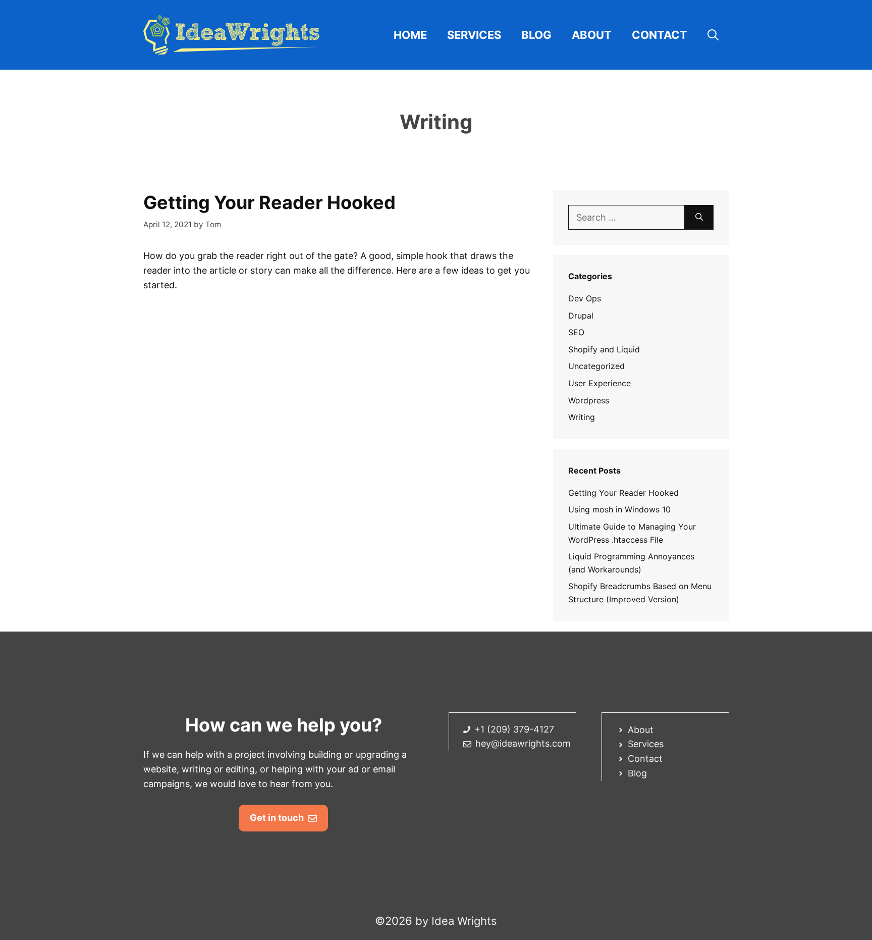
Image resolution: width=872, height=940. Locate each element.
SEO (576, 332)
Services (474, 34)
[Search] (699, 217)
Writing (581, 417)
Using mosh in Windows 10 (619, 509)
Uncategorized (596, 366)
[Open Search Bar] (713, 35)
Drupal (580, 315)
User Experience (599, 383)
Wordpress (588, 400)
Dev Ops (584, 298)
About (592, 34)
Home (410, 34)
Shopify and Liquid (604, 349)
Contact (659, 34)
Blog (536, 34)
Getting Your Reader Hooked (269, 202)
